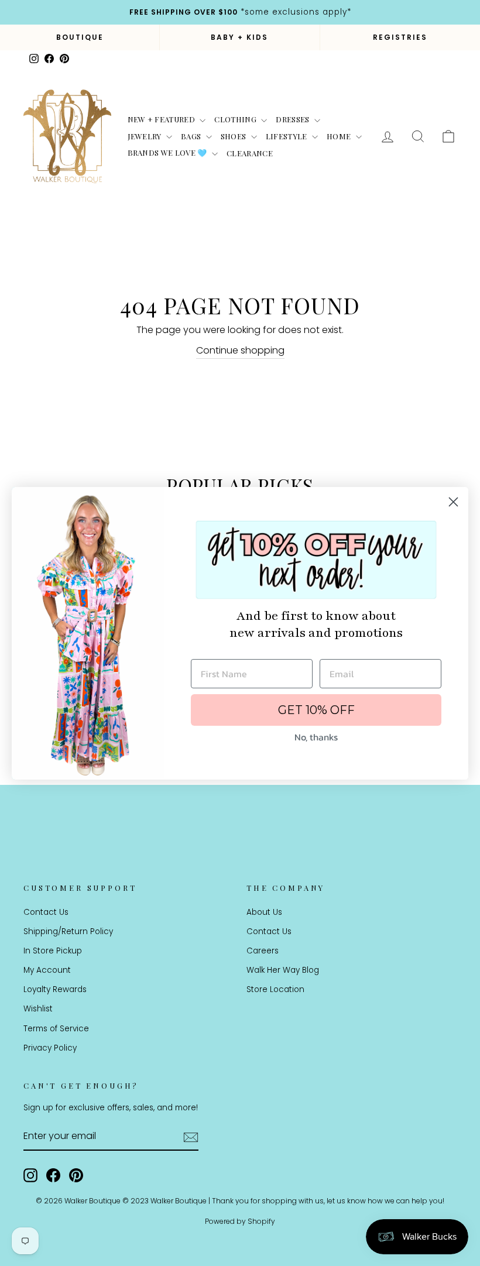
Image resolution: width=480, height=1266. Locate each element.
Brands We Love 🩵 (169, 152)
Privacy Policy (50, 1048)
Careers (262, 950)
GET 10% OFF (316, 710)
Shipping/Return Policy (68, 931)
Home (340, 136)
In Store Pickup (52, 950)
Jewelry (146, 136)
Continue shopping (240, 350)
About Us (264, 912)
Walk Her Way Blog (282, 970)
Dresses (293, 119)
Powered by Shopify (240, 1221)
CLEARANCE (250, 153)
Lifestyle (287, 136)
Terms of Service (56, 1028)
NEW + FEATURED (162, 119)
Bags (192, 136)
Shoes (234, 136)
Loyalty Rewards (55, 989)
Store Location (275, 989)
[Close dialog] (453, 502)
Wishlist (38, 1008)
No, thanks (316, 737)
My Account (47, 970)
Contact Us (45, 912)
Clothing (236, 119)
